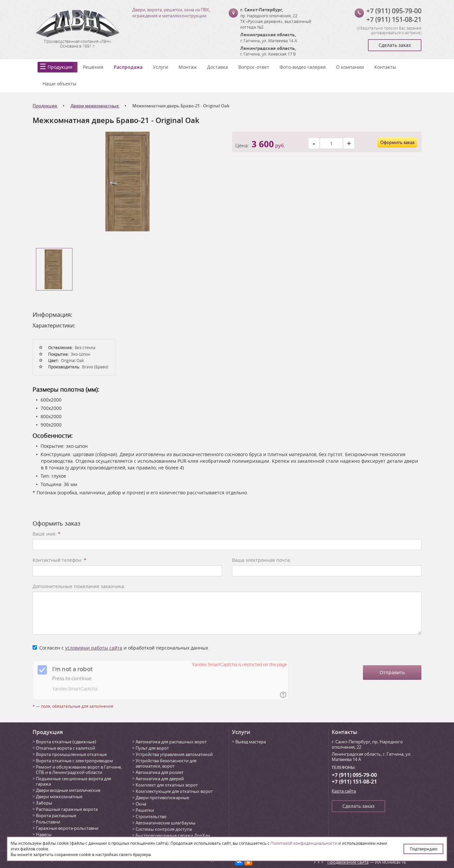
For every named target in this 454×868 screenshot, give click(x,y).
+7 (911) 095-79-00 (393, 10)
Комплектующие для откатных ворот (174, 791)
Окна (141, 804)
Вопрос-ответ (253, 67)
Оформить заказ (397, 142)
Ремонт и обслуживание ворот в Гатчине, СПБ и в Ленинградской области (79, 769)
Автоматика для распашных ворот (171, 742)
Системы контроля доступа (164, 829)
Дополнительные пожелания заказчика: (79, 586)
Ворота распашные (56, 815)
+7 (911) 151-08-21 (393, 19)
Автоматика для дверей (160, 779)
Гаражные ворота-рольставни (67, 828)
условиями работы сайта (93, 648)
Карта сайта (344, 791)
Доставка (217, 67)
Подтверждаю (423, 848)
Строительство (151, 816)
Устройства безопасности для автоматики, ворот (166, 763)
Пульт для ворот (152, 748)
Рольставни (48, 822)
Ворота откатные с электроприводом (74, 761)
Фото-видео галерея (303, 67)
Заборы (44, 803)
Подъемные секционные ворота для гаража (73, 781)
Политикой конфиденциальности (304, 843)
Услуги (160, 67)
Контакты (385, 67)
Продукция (60, 67)
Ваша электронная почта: (261, 560)
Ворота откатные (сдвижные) (66, 742)
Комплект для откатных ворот (167, 785)
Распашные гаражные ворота (67, 809)
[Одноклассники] (248, 861)
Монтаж (187, 67)
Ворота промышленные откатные (71, 754)
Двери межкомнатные (59, 797)
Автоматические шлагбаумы (165, 823)
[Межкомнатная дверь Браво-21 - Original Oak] (127, 181)
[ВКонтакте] (239, 861)
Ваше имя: (46, 534)
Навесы (44, 834)
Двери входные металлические (68, 790)
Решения (93, 67)
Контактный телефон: (59, 560)
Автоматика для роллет (159, 772)
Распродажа (128, 67)
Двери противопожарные (162, 798)
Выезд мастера (250, 742)
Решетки (145, 810)
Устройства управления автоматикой (174, 754)
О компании (350, 67)
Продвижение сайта (348, 862)
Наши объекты (59, 83)
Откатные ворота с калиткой (65, 748)
